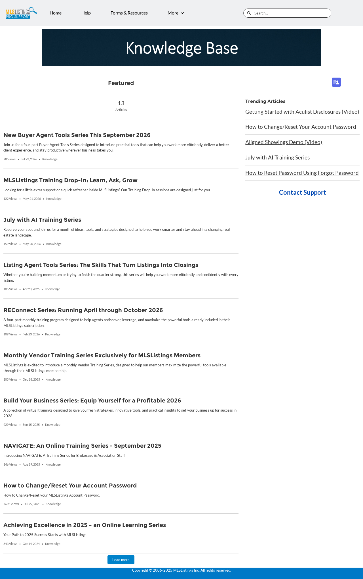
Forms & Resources (129, 12)
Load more (121, 559)
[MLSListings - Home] (21, 13)
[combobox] (292, 13)
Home (56, 12)
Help (86, 12)
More (173, 12)
